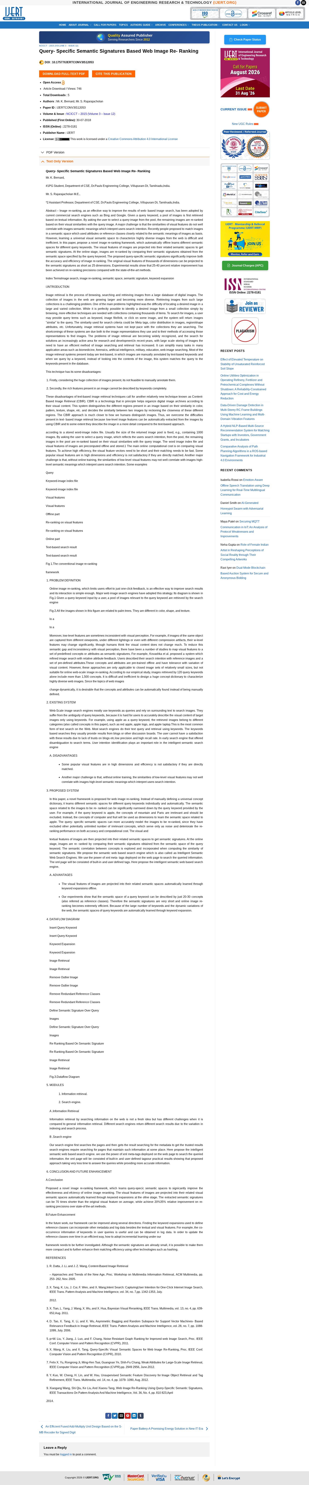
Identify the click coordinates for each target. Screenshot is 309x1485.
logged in (66, 1454)
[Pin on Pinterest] (128, 1416)
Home (62, 25)
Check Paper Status (247, 39)
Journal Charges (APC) (247, 265)
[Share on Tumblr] (141, 1416)
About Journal (79, 25)
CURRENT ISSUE (234, 109)
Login (243, 25)
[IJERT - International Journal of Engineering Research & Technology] (14, 13)
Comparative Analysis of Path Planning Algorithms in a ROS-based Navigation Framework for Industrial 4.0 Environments (243, 453)
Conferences (177, 25)
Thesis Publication (204, 25)
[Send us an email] (303, 2)
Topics (123, 25)
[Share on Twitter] (115, 1416)
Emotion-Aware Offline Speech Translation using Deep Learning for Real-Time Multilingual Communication (244, 487)
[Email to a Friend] (121, 1416)
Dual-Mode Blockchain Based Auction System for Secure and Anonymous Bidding (244, 572)
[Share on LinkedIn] (134, 1416)
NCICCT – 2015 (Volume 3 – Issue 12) (90, 113)
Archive (160, 25)
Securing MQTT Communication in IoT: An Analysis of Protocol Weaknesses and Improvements (243, 529)
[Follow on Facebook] (297, 2)
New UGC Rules (242, 123)
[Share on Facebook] (108, 1416)
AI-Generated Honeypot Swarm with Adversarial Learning (241, 508)
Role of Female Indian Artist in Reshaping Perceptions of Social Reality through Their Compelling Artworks (244, 552)
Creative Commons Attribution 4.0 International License (143, 139)
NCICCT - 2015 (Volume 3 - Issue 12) (59, 46)
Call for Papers (105, 25)
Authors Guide (140, 25)
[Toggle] (42, 152)
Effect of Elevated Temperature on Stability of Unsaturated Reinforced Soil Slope (242, 364)
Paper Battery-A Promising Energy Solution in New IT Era (167, 1428)
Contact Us (230, 25)
